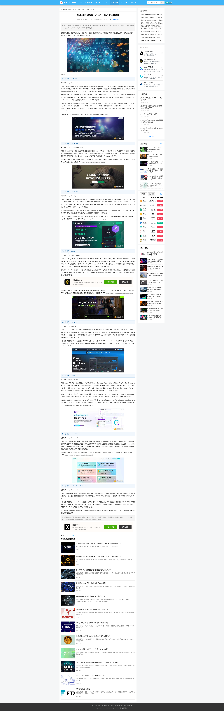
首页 (81, 2)
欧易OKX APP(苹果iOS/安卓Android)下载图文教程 (154, 31)
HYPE (144, 235)
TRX (144, 231)
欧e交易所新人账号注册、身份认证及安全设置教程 (154, 29)
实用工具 (123, 2)
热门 (68, 535)
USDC (144, 222)
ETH (144, 204)
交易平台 (105, 2)
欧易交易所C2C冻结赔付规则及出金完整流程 (153, 20)
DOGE (144, 239)
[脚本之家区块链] (61, 2)
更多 (161, 143)
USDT (144, 209)
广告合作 (100, 706)
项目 (73, 535)
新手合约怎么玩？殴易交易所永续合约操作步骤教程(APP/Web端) (158, 26)
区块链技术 (78, 9)
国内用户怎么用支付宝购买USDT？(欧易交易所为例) (155, 40)
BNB (144, 213)
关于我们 (94, 706)
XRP (144, 217)
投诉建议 (123, 706)
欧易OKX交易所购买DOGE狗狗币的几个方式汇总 (154, 23)
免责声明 (112, 706)
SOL (144, 226)
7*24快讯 (133, 2)
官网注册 (125, 282)
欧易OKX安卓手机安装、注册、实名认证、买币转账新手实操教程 (158, 17)
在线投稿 (129, 706)
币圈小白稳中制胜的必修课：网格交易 (151, 14)
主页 (69, 9)
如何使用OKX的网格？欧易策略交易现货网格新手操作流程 (157, 34)
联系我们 (106, 706)
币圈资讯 (97, 2)
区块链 (74, 3)
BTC (144, 200)
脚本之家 (67, 3)
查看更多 (151, 136)
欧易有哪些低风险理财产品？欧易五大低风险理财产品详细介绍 (158, 37)
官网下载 (110, 282)
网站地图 (117, 706)
